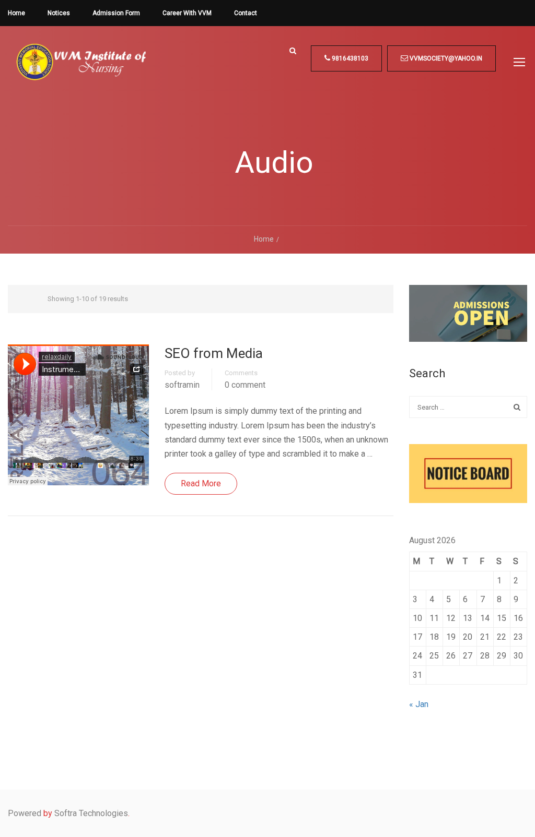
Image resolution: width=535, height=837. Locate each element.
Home (16, 13)
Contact (245, 13)
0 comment (245, 385)
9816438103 (349, 58)
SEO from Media (214, 353)
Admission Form (116, 13)
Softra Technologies (91, 813)
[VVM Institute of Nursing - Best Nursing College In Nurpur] (81, 70)
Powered (24, 813)
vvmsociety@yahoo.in (445, 58)
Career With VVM (187, 13)
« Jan (418, 704)
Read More (201, 483)
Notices (59, 13)
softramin (182, 385)
